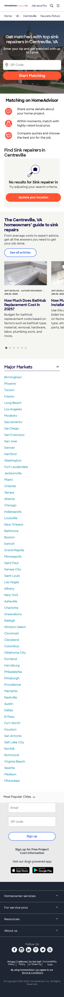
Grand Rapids (14, 550)
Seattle (9, 768)
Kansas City (12, 569)
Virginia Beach (14, 761)
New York (11, 595)
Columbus (11, 646)
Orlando (10, 486)
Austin (8, 704)
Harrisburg (12, 665)
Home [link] (8, 16)
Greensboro (13, 614)
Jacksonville (13, 473)
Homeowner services (20, 896)
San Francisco (14, 435)
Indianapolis (13, 512)
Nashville (10, 697)
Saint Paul (11, 563)
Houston (10, 729)
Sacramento (13, 422)
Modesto (10, 416)
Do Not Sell (35, 963)
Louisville (10, 518)
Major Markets (18, 367)
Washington (13, 460)
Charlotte (11, 608)
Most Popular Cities (17, 797)
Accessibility (50, 963)
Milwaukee (12, 781)
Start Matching (32, 75)
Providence (12, 685)
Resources (12, 919)
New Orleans (13, 524)
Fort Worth (12, 723)
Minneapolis (13, 556)
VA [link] (17, 16)
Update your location (33, 197)
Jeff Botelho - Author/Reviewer (23, 291)
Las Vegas (11, 582)
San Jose (10, 441)
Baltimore (11, 531)
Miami (8, 480)
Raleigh (9, 621)
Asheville (10, 601)
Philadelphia (13, 672)
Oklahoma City (15, 653)
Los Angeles (13, 409)
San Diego (11, 428)
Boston (9, 537)
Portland (10, 659)
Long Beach (13, 403)
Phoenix (10, 384)
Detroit (9, 544)
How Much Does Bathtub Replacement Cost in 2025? (25, 304)
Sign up (32, 836)
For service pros (16, 907)
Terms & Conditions (32, 972)
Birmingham (13, 377)
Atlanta (9, 499)
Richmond (11, 755)
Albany (9, 588)
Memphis (10, 691)
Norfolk (9, 749)
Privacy (11, 963)
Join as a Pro (39, 5)
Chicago (10, 505)
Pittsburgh (11, 678)
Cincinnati (11, 633)
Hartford (10, 454)
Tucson (9, 390)
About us (10, 931)
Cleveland (11, 640)
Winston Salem (15, 627)
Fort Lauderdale (16, 467)
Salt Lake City (14, 742)
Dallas (8, 710)
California (22, 963)
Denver (9, 448)
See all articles (20, 252)
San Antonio (13, 736)
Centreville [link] (29, 16)
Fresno (9, 396)
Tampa (9, 492)
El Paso (9, 717)
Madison (10, 774)
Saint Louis (12, 576)
